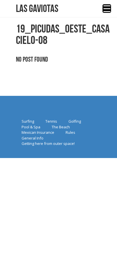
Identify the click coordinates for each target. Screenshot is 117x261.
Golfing (74, 121)
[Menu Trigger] (107, 8)
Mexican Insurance (38, 132)
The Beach (61, 127)
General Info (32, 138)
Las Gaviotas (37, 8)
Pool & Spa (31, 127)
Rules (70, 132)
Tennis (51, 121)
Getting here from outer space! (48, 143)
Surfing (28, 121)
